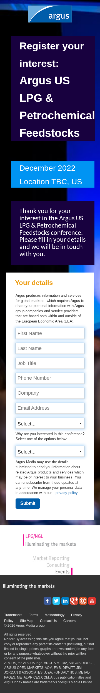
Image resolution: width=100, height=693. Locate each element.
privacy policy (67, 493)
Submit (27, 503)
